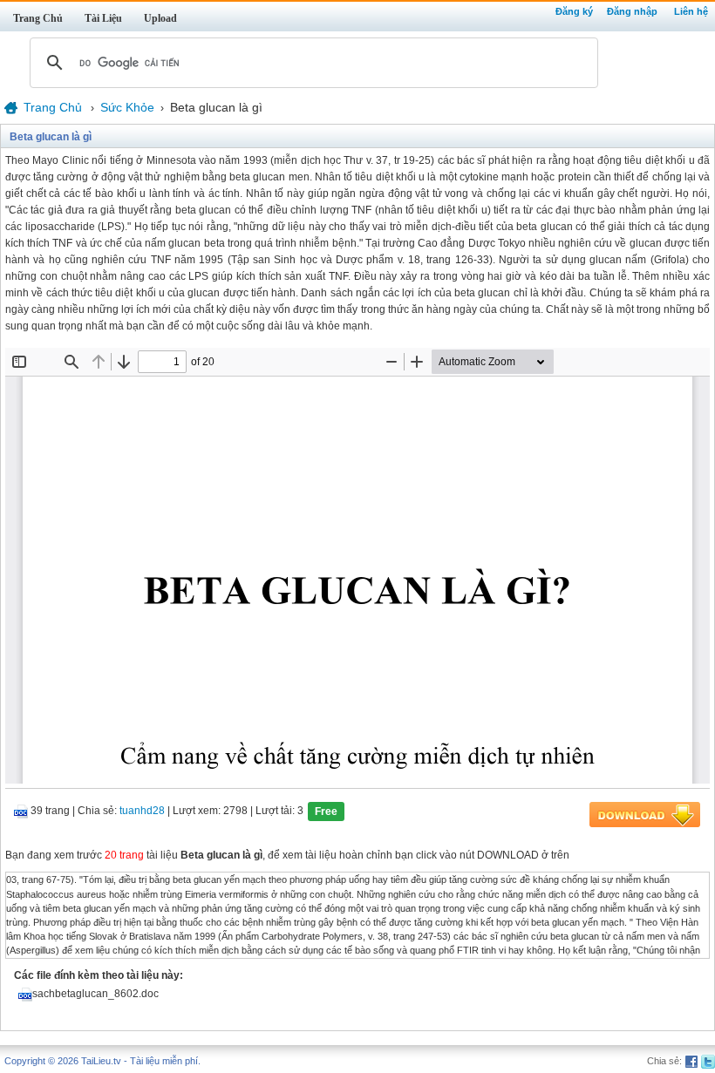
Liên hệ (691, 11)
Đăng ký (574, 11)
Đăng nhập (632, 11)
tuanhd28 (142, 811)
